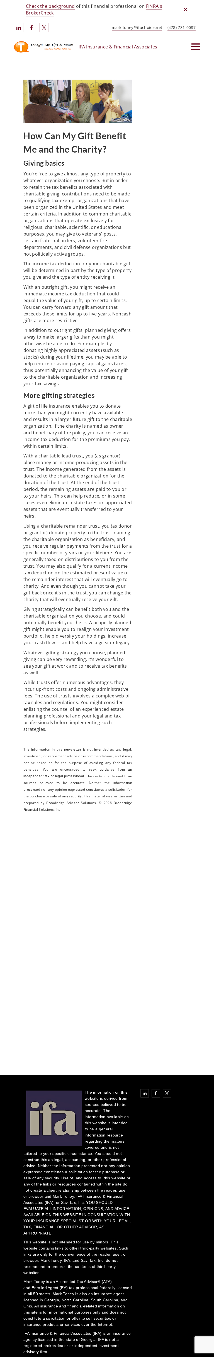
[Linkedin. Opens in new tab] (18, 27)
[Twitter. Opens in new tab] (44, 27)
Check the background (50, 6)
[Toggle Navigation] (195, 46)
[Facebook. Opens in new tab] (31, 27)
